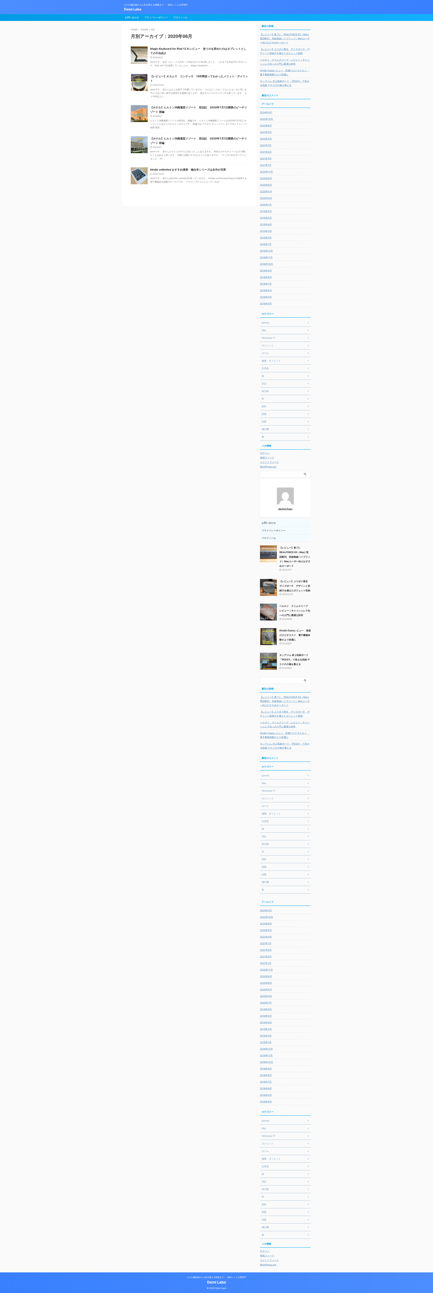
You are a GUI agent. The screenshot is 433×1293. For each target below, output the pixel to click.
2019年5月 (266, 217)
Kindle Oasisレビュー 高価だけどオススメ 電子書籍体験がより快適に (284, 72)
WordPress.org (268, 466)
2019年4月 (266, 224)
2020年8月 (266, 178)
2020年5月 (266, 191)
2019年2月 (266, 237)
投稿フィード (267, 457)
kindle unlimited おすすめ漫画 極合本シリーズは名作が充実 (188, 169)
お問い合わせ (132, 17)
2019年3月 (266, 231)
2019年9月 (266, 211)
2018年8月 (266, 277)
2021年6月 (266, 151)
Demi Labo (132, 9)
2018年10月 (266, 264)
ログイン (264, 453)
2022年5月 (266, 132)
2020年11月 (266, 171)
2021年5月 (266, 158)
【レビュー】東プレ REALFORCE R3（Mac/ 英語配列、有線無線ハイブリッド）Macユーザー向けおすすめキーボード (285, 38)
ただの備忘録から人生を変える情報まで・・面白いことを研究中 (216, 1277)
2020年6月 (266, 184)
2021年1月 (265, 165)
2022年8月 (266, 125)
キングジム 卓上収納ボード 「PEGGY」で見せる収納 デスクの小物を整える (284, 83)
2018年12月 (266, 250)
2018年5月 (266, 296)
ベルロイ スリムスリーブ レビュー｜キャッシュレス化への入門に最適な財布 (285, 61)
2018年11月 (266, 257)
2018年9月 (266, 270)
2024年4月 (266, 112)
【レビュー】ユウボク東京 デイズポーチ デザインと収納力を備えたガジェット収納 (285, 51)
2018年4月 (266, 303)
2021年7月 (265, 145)
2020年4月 (266, 198)
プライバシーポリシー (156, 17)
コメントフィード (269, 462)
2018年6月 (266, 290)
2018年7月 (266, 283)
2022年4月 (266, 138)
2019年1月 (265, 244)
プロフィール (180, 17)
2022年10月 (266, 118)
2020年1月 (266, 204)
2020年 (144, 29)
